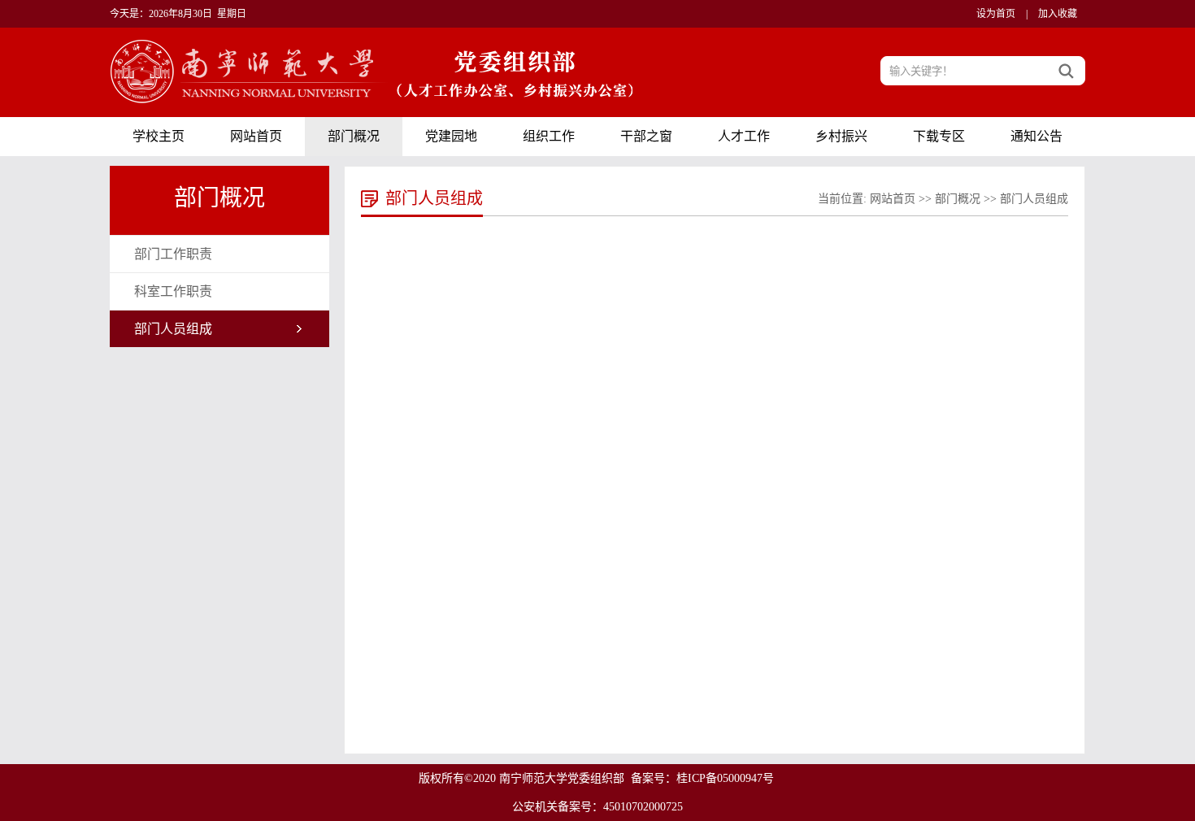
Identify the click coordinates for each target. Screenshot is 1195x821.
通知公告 (1036, 136)
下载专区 (939, 136)
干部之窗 (646, 136)
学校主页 (159, 136)
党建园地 (451, 136)
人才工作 (744, 136)
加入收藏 (1057, 14)
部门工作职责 (173, 254)
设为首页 (995, 14)
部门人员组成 (173, 329)
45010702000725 (643, 807)
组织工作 (549, 136)
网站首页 (256, 136)
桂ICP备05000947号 (725, 778)
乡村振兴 (841, 136)
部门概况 (354, 136)
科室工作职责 (173, 291)
